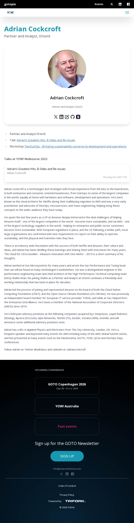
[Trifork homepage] (75, 501)
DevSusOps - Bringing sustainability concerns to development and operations (75, 146)
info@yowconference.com (67, 468)
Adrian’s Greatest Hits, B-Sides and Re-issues (46, 140)
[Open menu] (127, 12)
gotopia (10, 4)
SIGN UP (67, 456)
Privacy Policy (67, 494)
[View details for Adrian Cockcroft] (78, 117)
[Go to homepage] (10, 12)
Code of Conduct (67, 485)
